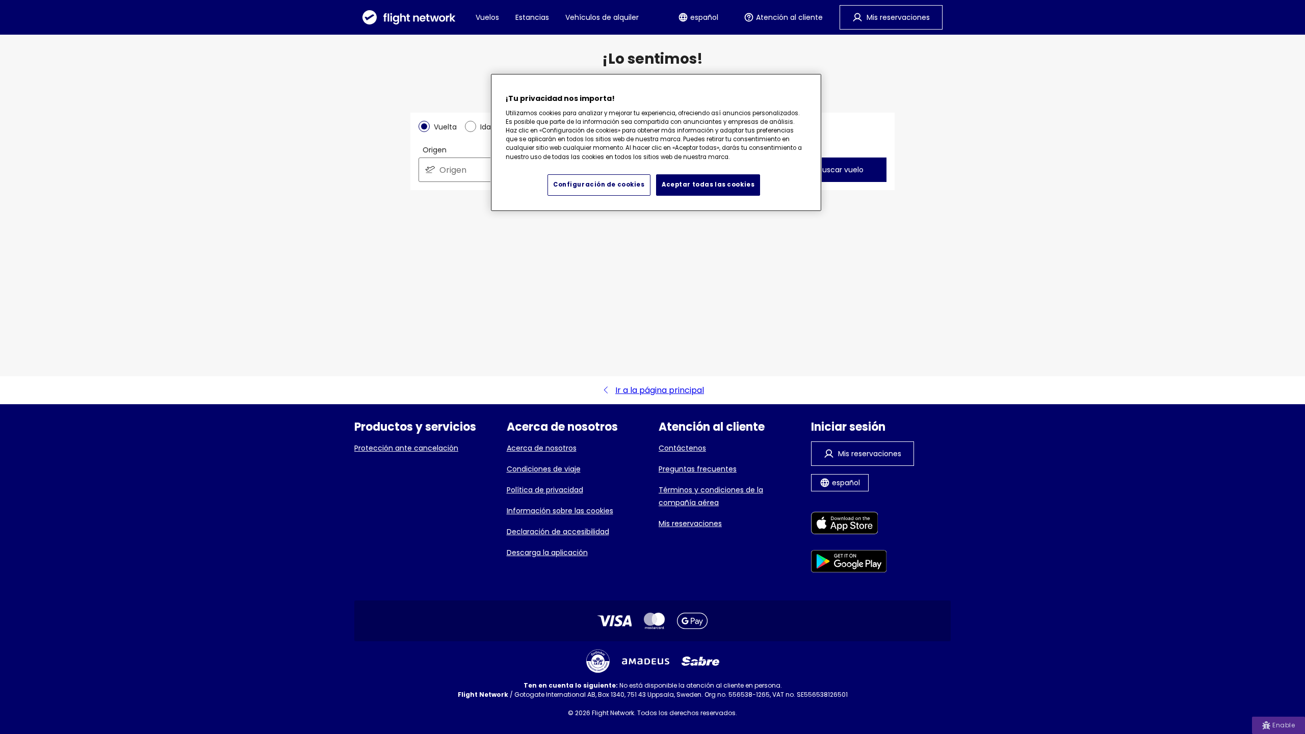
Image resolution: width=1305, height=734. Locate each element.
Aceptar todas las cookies (708, 184)
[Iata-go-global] (598, 661)
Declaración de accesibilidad (558, 532)
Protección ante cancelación (406, 448)
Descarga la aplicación (547, 552)
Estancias (532, 17)
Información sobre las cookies (560, 511)
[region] (656, 142)
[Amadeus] (645, 661)
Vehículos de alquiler (602, 17)
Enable (1283, 725)
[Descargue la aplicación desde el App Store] (849, 525)
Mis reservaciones (690, 523)
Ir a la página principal (659, 390)
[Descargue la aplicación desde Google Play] (849, 563)
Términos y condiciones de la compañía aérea (711, 496)
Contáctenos (682, 448)
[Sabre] (700, 661)
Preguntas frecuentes (698, 469)
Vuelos (487, 17)
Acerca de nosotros (542, 448)
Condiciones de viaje (544, 469)
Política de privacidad (545, 490)
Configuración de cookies (599, 184)
